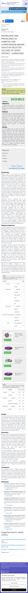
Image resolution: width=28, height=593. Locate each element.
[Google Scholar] (9, 489)
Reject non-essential (14, 586)
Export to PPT (7, 340)
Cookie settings (14, 583)
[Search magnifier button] (25, 12)
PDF (24, 21)
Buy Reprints (10, 21)
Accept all (14, 589)
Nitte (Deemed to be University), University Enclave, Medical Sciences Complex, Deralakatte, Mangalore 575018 (14, 566)
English (4, 26)
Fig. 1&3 (20, 424)
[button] (26, 3)
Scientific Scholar (9, 565)
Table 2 (16, 430)
